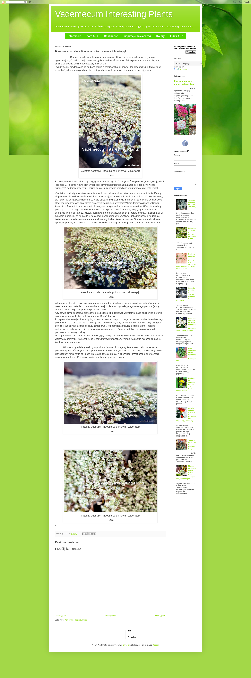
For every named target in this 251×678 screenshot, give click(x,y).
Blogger (156, 645)
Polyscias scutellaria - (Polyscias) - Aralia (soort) (192, 233)
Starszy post (160, 616)
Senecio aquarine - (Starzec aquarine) (192, 203)
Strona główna (110, 616)
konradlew (126, 645)
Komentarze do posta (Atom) (76, 620)
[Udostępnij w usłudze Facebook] (91, 533)
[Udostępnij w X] (88, 533)
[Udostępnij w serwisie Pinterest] (94, 533)
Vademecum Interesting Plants (114, 14)
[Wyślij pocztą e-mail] (83, 533)
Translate (183, 70)
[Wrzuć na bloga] (86, 533)
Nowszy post (61, 616)
